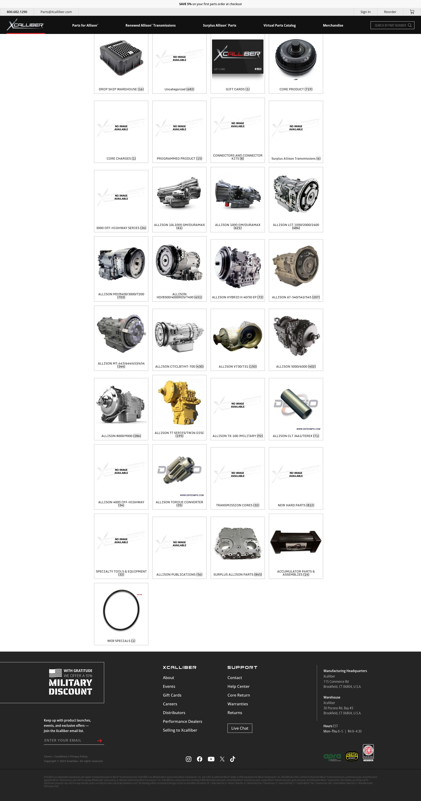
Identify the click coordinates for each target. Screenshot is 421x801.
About (168, 677)
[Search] (409, 25)
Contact (234, 677)
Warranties (237, 704)
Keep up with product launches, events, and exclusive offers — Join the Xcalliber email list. (67, 725)
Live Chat (239, 728)
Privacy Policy (79, 756)
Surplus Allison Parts (219, 25)
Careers (170, 704)
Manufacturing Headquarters (345, 670)
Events (169, 686)
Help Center (238, 686)
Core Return (238, 695)
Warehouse (332, 697)
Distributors (174, 712)
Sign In (366, 12)
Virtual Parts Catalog (280, 25)
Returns (234, 712)
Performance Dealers (182, 721)
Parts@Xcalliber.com (56, 12)
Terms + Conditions (56, 756)
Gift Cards (172, 695)
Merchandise (333, 25)
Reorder (390, 12)
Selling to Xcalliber (180, 730)
